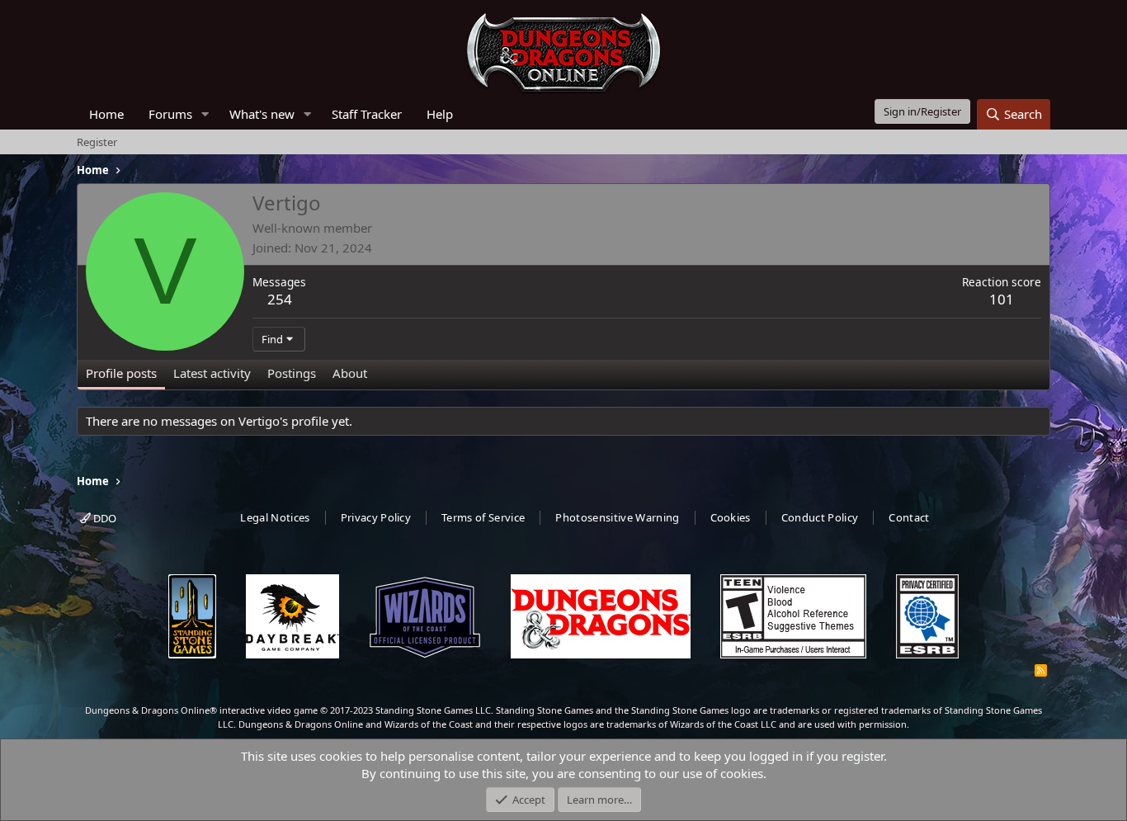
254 (279, 299)
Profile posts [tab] (121, 373)
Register (97, 141)
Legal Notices (274, 517)
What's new (262, 114)
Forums (170, 114)
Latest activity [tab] (212, 373)
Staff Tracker (367, 114)
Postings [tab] (291, 373)
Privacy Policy (376, 517)
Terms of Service (483, 517)
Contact (909, 517)
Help (440, 114)
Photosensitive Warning (617, 517)
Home (106, 114)
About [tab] (349, 373)
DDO (103, 518)
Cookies (730, 517)
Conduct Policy (820, 517)
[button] (205, 114)
